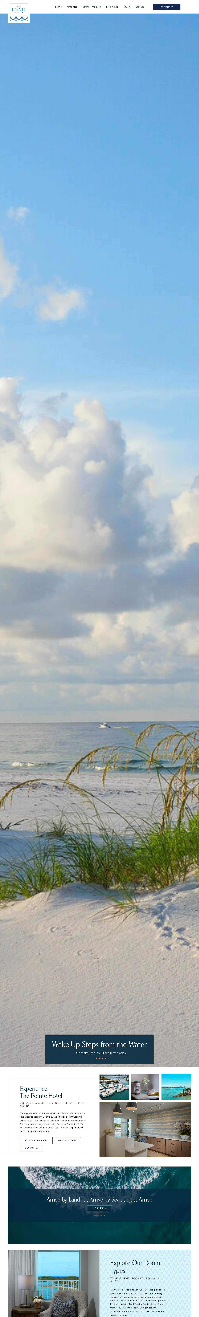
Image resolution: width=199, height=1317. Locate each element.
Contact (140, 6)
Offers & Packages (92, 6)
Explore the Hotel (36, 1140)
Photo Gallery (67, 1140)
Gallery (127, 6)
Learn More (99, 1208)
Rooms (58, 6)
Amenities (72, 6)
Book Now (166, 7)
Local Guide (112, 6)
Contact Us (31, 1148)
